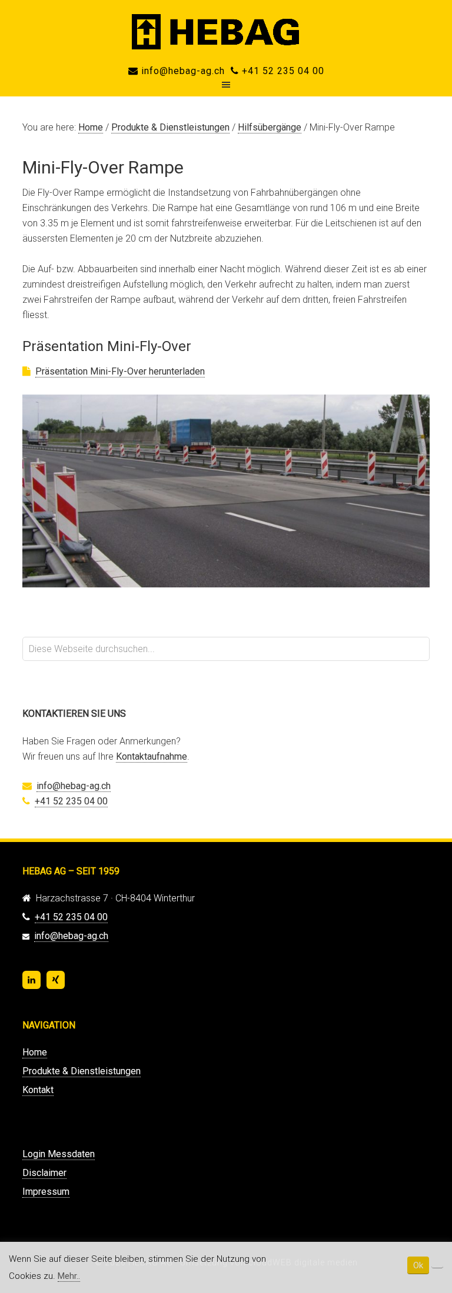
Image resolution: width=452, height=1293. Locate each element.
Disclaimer (44, 1172)
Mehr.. (69, 1276)
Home (34, 1052)
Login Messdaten (58, 1154)
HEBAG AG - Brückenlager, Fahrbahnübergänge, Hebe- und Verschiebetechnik (226, 31)
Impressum (45, 1191)
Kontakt (38, 1089)
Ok (418, 1265)
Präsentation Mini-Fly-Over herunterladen (120, 371)
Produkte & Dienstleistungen (81, 1071)
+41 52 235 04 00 (281, 70)
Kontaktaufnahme (151, 756)
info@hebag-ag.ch (181, 70)
